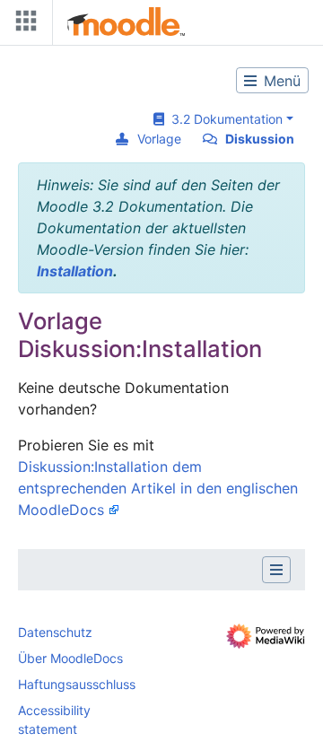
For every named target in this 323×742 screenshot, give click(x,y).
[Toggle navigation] (22, 24)
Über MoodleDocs (70, 658)
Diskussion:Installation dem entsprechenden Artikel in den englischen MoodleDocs (158, 488)
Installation (75, 271)
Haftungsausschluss (76, 684)
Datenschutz (55, 632)
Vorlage (159, 138)
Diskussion (259, 138)
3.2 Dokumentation (223, 119)
